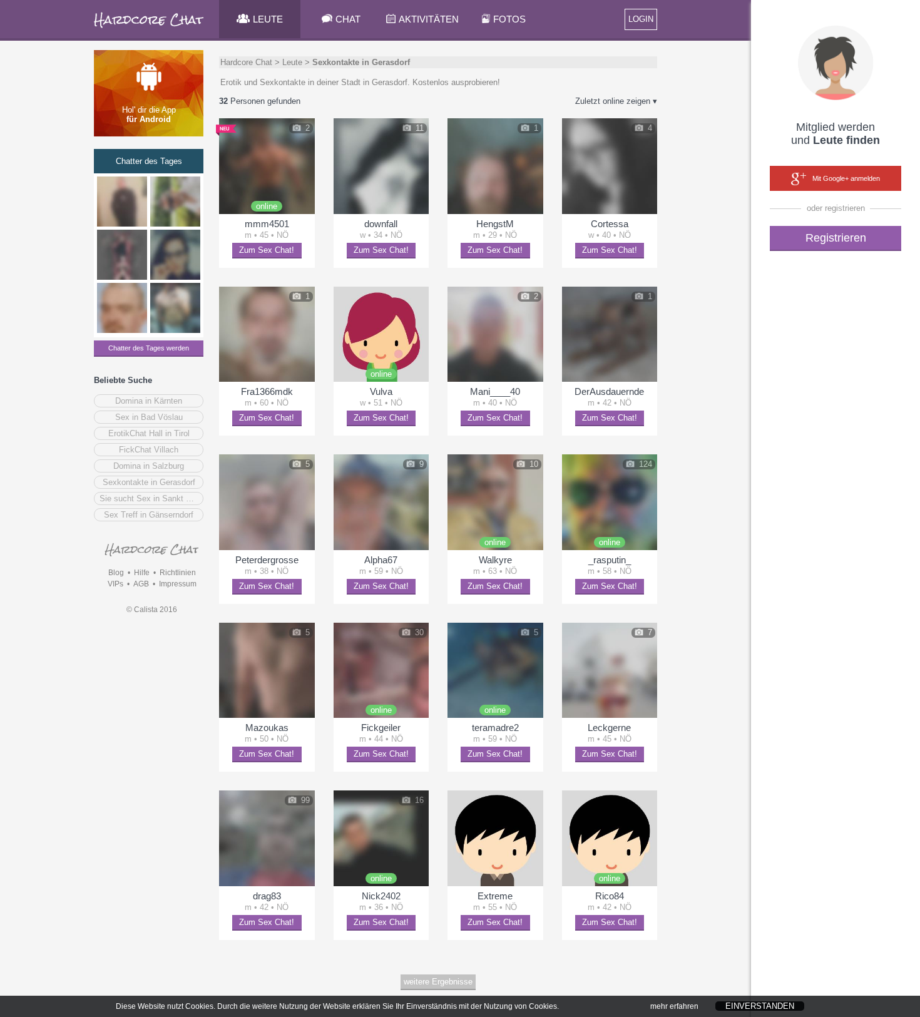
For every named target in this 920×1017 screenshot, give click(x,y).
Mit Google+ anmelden (846, 178)
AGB (141, 584)
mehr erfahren (674, 1006)
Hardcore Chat (246, 62)
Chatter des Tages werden (148, 348)
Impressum (178, 584)
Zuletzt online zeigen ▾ (616, 101)
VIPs (115, 584)
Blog (116, 572)
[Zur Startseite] (149, 28)
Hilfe (142, 572)
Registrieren (835, 238)
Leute (292, 62)
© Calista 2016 (151, 609)
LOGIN (640, 19)
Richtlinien (178, 572)
